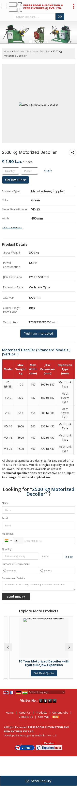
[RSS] (55, 717)
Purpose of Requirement (15, 564)
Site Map (43, 717)
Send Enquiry (40, 781)
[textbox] (35, 17)
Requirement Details (13, 578)
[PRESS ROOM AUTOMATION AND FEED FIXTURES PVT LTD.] (36, 7)
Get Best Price (15, 180)
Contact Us (26, 717)
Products (19, 51)
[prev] (8, 647)
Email (5, 518)
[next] (69, 647)
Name (5, 503)
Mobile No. (8, 533)
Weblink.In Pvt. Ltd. (46, 735)
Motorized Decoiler (38, 51)
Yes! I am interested (38, 333)
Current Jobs (60, 712)
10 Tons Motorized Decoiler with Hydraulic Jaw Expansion (38, 663)
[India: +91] (7, 540)
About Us (25, 712)
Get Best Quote (39, 673)
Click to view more (12, 227)
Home (7, 51)
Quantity (6, 549)
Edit (49, 171)
